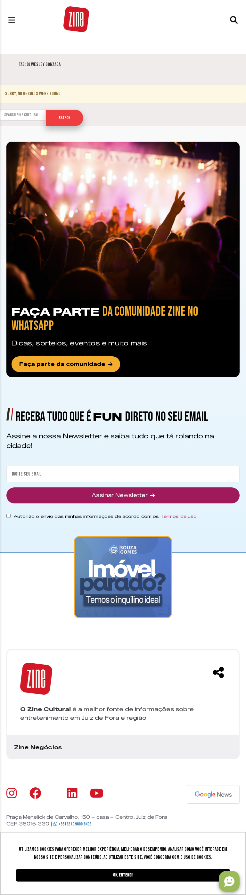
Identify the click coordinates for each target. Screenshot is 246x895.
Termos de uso (178, 516)
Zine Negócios (38, 747)
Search (64, 117)
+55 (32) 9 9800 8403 (74, 824)
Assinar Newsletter (120, 495)
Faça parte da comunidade (62, 364)
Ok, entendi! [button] (123, 875)
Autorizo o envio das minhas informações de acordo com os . (106, 516)
